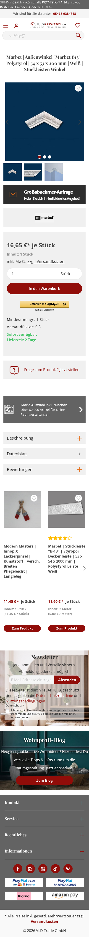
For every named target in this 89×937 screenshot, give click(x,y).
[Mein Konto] (17, 24)
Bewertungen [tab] (19, 469)
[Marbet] (44, 218)
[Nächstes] (79, 121)
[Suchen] (78, 35)
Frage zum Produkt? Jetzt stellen (51, 369)
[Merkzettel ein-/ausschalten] (78, 88)
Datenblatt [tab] (17, 453)
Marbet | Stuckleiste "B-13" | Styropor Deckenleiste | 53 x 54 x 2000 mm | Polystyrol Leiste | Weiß (66, 559)
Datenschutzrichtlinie (54, 695)
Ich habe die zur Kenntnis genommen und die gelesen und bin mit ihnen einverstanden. (45, 713)
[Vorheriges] (6, 121)
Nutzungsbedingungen (25, 701)
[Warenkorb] (86, 20)
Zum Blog (44, 780)
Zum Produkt (22, 628)
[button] (44, 306)
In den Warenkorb (44, 288)
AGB (39, 714)
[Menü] (5, 24)
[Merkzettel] (76, 24)
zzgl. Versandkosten (45, 261)
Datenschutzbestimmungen (44, 710)
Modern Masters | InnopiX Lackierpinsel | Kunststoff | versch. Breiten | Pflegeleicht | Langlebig (22, 561)
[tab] (44, 438)
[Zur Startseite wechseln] (48, 24)
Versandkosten (44, 921)
